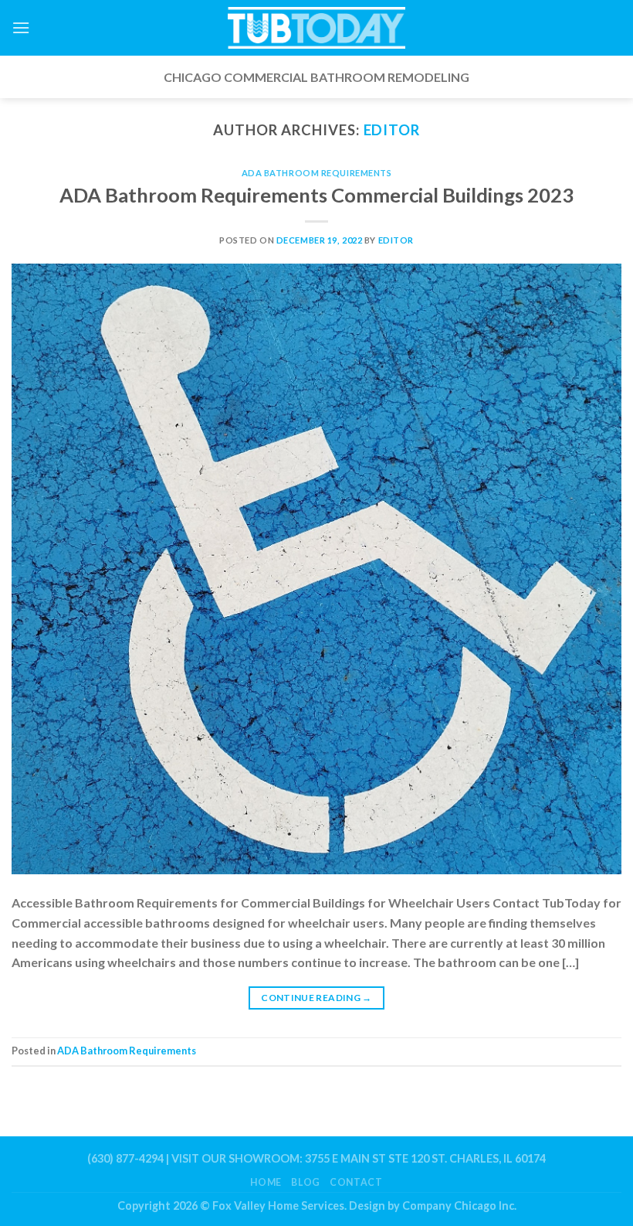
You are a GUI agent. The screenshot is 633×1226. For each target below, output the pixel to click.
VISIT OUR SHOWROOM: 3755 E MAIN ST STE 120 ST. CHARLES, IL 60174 (358, 1158)
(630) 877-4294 (125, 1158)
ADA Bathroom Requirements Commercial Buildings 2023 (316, 194)
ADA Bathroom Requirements (317, 173)
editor (392, 129)
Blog (305, 1182)
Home (265, 1182)
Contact (356, 1182)
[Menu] (21, 27)
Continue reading (316, 997)
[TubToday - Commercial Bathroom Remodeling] (316, 28)
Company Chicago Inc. (459, 1205)
